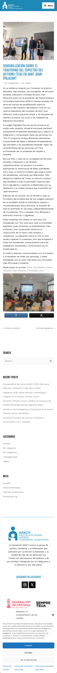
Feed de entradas (11, 488)
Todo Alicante (18, 270)
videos (6, 461)
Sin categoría (9, 448)
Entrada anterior (10, 328)
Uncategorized (10, 457)
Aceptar (28, 645)
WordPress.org (10, 496)
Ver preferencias (28, 660)
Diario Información (36, 267)
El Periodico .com (35, 270)
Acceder (7, 483)
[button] (53, 615)
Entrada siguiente (46, 328)
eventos (7, 443)
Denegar (28, 652)
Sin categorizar (12, 83)
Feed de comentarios (13, 492)
